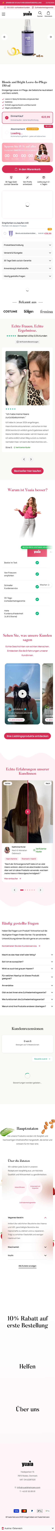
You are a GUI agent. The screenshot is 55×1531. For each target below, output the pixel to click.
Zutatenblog (27, 1452)
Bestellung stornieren (27, 1397)
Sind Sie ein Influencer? (27, 1393)
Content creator (27, 1390)
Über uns (28, 1417)
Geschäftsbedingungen (27, 1425)
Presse (27, 1378)
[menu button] (8, 14)
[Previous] (14, 890)
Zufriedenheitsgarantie (27, 1440)
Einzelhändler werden (27, 1386)
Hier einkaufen (11, 878)
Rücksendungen (27, 1421)
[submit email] (50, 1350)
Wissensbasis (27, 1448)
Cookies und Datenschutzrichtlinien (27, 1432)
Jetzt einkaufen (17, 720)
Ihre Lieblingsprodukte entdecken (27, 736)
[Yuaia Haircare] (27, 14)
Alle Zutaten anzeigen (27, 1266)
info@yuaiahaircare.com (28, 1487)
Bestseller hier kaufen (27, 470)
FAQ (27, 1382)
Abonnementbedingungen (27, 1436)
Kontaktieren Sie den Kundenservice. (19, 946)
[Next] (40, 890)
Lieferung (27, 1428)
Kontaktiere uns (27, 1374)
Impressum (27, 1444)
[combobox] (27, 1528)
